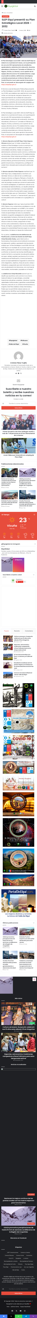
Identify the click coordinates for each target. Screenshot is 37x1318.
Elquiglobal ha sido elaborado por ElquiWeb (17, 1304)
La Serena (25, 1258)
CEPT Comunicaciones (12, 1252)
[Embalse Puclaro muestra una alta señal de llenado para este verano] (9, 494)
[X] (21, 373)
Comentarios (29, 631)
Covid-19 (11, 1258)
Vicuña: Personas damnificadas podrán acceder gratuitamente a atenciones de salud (27, 503)
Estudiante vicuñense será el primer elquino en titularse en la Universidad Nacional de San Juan (23, 665)
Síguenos (19, 559)
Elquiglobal (13, 340)
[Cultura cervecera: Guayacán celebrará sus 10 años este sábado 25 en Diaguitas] (8, 639)
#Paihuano (22, 553)
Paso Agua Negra (29, 1264)
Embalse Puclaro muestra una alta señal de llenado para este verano (9, 502)
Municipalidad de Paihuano (26, 1261)
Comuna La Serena (25, 1252)
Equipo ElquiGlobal (25, 1306)
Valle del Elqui (14, 344)
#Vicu (27, 553)
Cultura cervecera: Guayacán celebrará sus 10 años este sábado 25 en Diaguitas (23, 638)
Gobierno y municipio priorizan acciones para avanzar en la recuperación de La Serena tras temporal (26, 964)
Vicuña (25, 344)
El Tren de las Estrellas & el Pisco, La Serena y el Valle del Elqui (23, 656)
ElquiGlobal (5, 549)
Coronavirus (29, 1255)
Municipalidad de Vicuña (10, 1264)
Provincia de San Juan (16, 1267)
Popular (6, 631)
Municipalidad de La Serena (10, 1261)
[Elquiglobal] (11, 6)
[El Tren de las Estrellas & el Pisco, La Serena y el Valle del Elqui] (8, 657)
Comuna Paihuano (9, 1255)
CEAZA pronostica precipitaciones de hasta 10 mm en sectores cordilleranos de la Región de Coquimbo (27, 482)
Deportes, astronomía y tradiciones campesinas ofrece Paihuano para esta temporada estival (22, 647)
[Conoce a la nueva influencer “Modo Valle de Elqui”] (8, 675)
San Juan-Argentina (29, 1267)
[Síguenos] (34, 979)
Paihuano (24, 340)
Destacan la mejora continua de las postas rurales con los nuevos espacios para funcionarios (8, 482)
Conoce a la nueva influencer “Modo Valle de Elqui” (23, 673)
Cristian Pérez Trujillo (18, 363)
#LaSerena (4, 554)
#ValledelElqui (31, 551)
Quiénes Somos (15, 1306)
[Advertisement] (18, 28)
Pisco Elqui (5, 1267)
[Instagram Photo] (7, 564)
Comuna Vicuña (20, 1255)
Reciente (17, 631)
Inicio (8, 1306)
